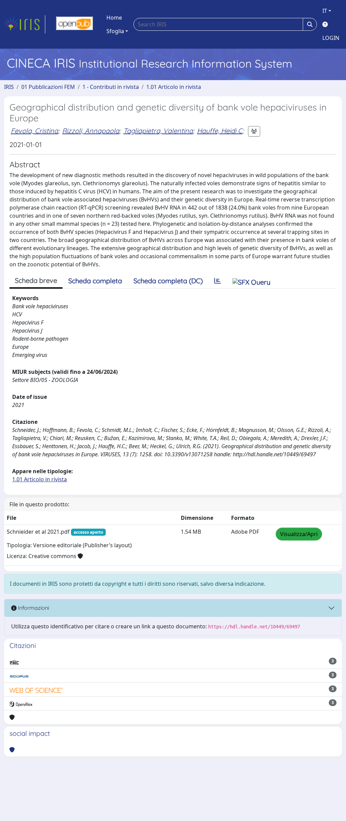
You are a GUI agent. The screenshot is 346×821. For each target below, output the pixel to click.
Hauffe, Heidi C (219, 130)
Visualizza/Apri (299, 534)
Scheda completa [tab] (95, 280)
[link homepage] (24, 24)
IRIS (9, 87)
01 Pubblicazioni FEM (48, 87)
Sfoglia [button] (115, 31)
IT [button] (324, 11)
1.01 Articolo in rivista (173, 87)
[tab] (217, 281)
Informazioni (33, 607)
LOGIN (330, 38)
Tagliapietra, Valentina (158, 130)
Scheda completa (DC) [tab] (168, 280)
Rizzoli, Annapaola (90, 130)
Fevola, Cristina (34, 130)
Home (114, 17)
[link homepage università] (74, 24)
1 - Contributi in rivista (110, 87)
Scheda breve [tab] (36, 280)
